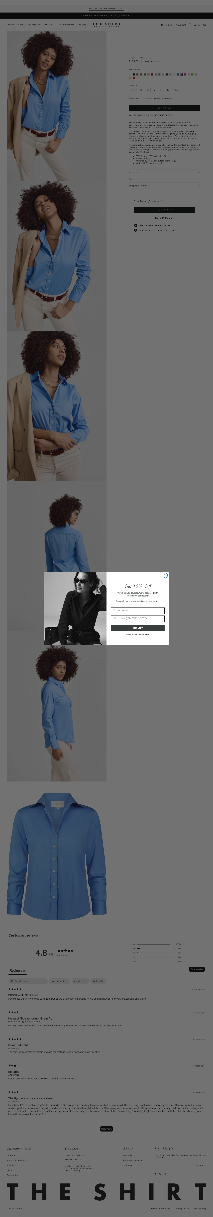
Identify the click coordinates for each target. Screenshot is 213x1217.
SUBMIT (138, 628)
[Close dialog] (165, 575)
